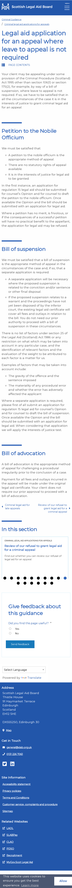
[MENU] (66, 9)
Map (9, 730)
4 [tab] (25, 578)
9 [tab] (58, 578)
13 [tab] (31, 583)
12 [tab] (25, 583)
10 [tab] (65, 578)
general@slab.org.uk (19, 747)
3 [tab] (18, 578)
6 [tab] (38, 578)
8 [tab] (51, 578)
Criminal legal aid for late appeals (17, 506)
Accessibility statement (16, 784)
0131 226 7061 (15, 754)
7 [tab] (45, 578)
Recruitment (14, 855)
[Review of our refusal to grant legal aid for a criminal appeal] (35, 557)
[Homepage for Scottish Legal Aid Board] (27, 7)
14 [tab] (38, 583)
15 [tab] (45, 583)
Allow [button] (63, 881)
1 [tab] (5, 578)
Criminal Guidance (11, 19)
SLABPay (12, 835)
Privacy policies (12, 790)
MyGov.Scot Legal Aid (20, 862)
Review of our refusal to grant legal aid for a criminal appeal (52, 508)
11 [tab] (18, 583)
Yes (17, 628)
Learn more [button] (30, 885)
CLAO (10, 841)
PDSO (10, 848)
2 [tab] (11, 578)
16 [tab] (51, 583)
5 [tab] (31, 578)
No (17, 633)
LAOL (10, 828)
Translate (34, 677)
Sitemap (8, 811)
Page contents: (19, 65)
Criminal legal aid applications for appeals (26, 24)
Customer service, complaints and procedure (30, 804)
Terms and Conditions (16, 797)
